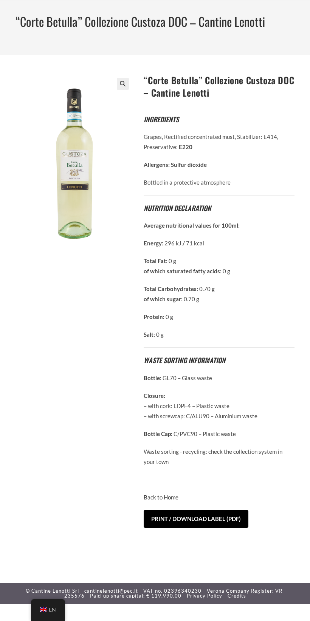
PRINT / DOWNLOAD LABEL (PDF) (196, 518)
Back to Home (161, 497)
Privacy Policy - (207, 596)
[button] (123, 84)
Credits (237, 596)
